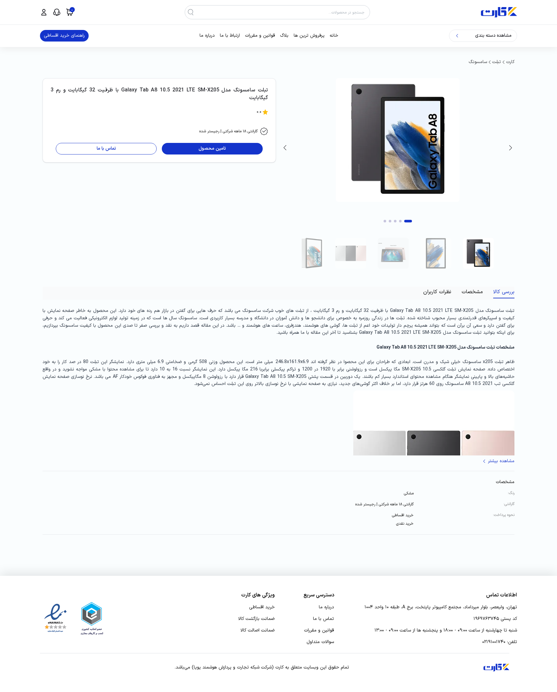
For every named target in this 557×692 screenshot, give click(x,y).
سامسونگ (478, 62)
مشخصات (472, 292)
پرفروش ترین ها (309, 36)
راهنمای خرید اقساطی (64, 35)
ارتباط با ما (230, 36)
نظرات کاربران (437, 292)
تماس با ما (323, 619)
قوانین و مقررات (260, 36)
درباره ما (207, 36)
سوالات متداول (320, 642)
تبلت (496, 62)
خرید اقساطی (262, 607)
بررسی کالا (503, 292)
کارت (510, 62)
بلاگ (284, 36)
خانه (334, 36)
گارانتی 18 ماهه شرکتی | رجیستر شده (228, 131)
